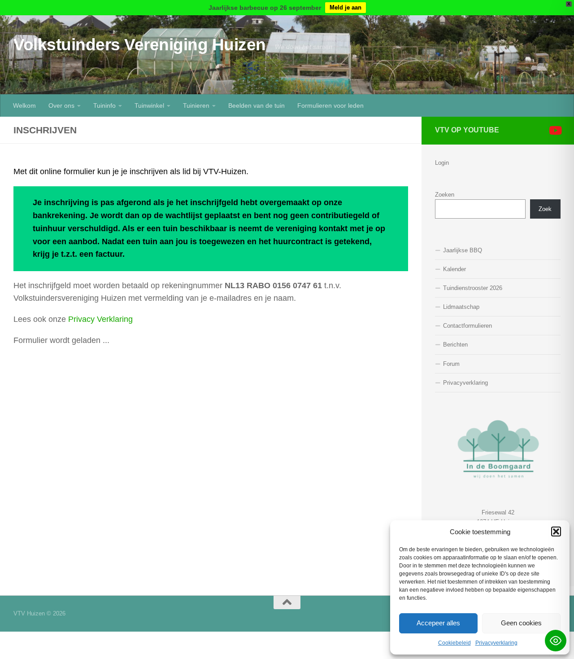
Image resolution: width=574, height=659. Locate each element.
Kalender (454, 269)
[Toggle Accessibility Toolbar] (555, 640)
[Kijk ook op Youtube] (555, 130)
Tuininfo (104, 105)
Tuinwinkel (149, 105)
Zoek (545, 209)
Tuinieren (196, 105)
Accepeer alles (438, 623)
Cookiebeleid (454, 643)
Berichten (455, 344)
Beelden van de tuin (256, 105)
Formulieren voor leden (330, 105)
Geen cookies (521, 623)
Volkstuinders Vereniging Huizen (139, 44)
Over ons (61, 105)
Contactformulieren (467, 325)
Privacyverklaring (496, 643)
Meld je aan (345, 7)
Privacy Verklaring (100, 319)
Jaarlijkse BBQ (462, 250)
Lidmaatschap (461, 306)
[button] (556, 531)
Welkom (24, 105)
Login (442, 162)
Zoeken (444, 194)
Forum (451, 363)
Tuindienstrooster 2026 (472, 288)
